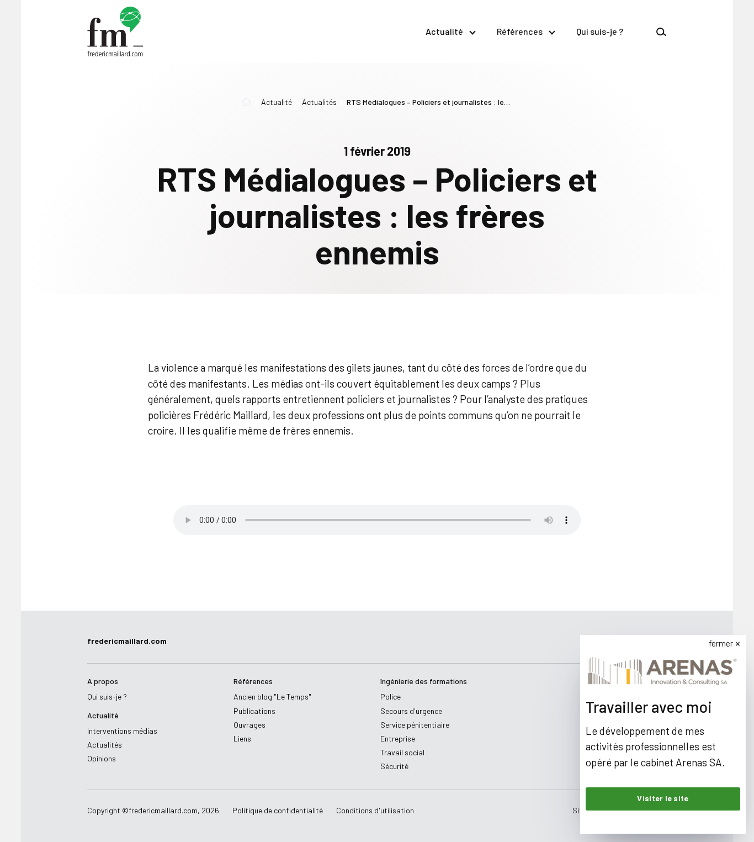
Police (390, 696)
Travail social (402, 752)
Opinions (101, 758)
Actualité (444, 31)
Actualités (319, 102)
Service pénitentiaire (414, 724)
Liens (242, 738)
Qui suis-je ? (599, 31)
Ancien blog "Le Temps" (272, 696)
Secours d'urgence (411, 711)
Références (520, 31)
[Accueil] (246, 102)
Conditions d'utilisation (375, 810)
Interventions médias (122, 730)
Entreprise (397, 738)
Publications (254, 711)
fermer (721, 643)
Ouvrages (249, 724)
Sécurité (394, 766)
